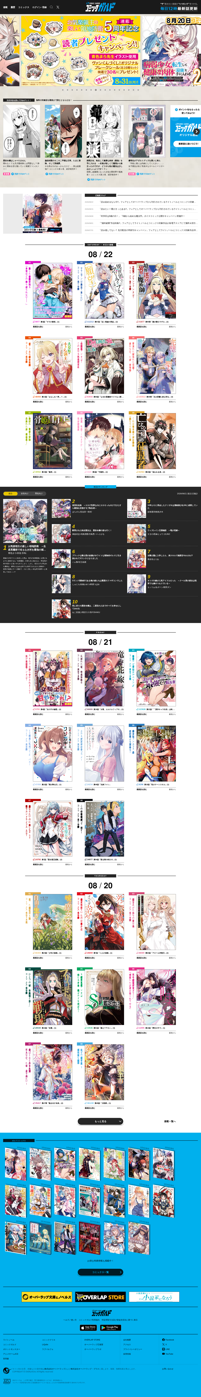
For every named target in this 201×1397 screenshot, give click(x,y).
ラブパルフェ (47, 1349)
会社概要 (127, 1340)
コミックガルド (9, 1344)
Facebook (170, 1340)
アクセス (127, 1344)
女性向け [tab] (24, 493)
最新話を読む (38, 327)
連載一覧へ (170, 1121)
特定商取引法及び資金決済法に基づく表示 (120, 1320)
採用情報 (127, 1354)
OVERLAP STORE (92, 1340)
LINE (168, 1349)
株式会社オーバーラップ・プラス (85, 1369)
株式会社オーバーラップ (54, 1369)
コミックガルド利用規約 (89, 1320)
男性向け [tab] (39, 493)
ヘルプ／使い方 (70, 1320)
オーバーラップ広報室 (93, 1344)
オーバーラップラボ (92, 1349)
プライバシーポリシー (132, 1349)
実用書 (6, 1359)
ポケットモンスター (11, 1349)
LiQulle (45, 1344)
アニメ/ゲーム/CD (10, 1354)
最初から (68, 327)
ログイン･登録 (39, 7)
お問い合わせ (167, 1369)
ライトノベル (8, 1340)
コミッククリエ (48, 1340)
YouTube (169, 1354)
